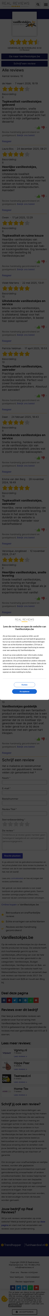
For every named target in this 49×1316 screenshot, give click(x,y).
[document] (24, 658)
